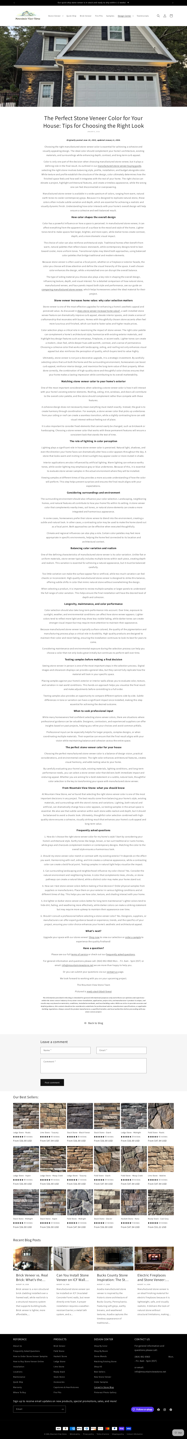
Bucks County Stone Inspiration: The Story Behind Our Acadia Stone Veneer (113, 1277)
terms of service (79, 954)
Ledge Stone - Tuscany (76, 1176)
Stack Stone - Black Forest (78, 1132)
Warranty (17, 1387)
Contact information (135, 1434)
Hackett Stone (60, 1356)
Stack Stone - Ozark (102, 1132)
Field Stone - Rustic (156, 1132)
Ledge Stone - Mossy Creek (51, 1176)
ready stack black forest (99, 991)
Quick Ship (18, 1382)
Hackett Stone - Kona (130, 1219)
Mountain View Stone (58, 1434)
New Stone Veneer (102, 1377)
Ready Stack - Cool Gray (158, 1219)
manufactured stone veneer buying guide (119, 165)
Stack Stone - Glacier (103, 1219)
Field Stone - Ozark (102, 1176)
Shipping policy (118, 1434)
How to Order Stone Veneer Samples (30, 1356)
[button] (55, 16)
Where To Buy (19, 1392)
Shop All (98, 1366)
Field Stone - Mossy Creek (132, 1176)
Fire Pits (57, 1392)
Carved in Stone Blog (104, 1387)
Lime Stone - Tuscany (49, 1132)
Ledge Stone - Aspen (22, 1176)
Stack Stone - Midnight (23, 1219)
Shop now (94, 937)
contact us (112, 971)
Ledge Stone (59, 1361)
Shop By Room (101, 1351)
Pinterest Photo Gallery (105, 1392)
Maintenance (19, 1377)
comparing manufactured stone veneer (62, 289)
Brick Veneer (59, 1346)
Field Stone (59, 1351)
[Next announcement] (173, 3)
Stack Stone (59, 1377)
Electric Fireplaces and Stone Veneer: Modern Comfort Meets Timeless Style (153, 1277)
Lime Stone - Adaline (157, 1176)
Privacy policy (88, 1434)
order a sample (133, 937)
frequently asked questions (120, 954)
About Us (17, 1346)
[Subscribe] (62, 1409)
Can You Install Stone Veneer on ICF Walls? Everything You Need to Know (73, 1277)
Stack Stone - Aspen (48, 1219)
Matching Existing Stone (105, 1361)
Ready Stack (59, 1371)
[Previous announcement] (14, 3)
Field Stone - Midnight (76, 1219)
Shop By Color (101, 1346)
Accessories (59, 1382)
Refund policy (75, 1434)
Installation (18, 1366)
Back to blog (95, 1023)
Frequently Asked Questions (26, 1351)
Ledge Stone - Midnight (131, 1132)
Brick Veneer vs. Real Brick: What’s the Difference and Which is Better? (32, 1277)
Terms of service (103, 1434)
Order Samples (101, 1382)
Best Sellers (99, 1371)
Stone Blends (100, 1356)
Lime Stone (59, 1366)
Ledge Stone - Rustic (22, 1132)
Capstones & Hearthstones (66, 1387)
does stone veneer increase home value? (98, 310)
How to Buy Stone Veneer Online (28, 1361)
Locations (17, 1371)
